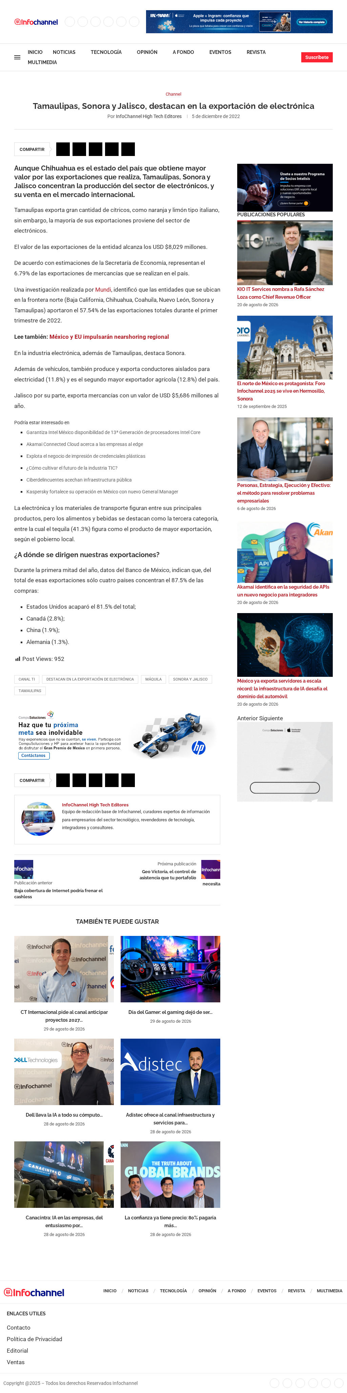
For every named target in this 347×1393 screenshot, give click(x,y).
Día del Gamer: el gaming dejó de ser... (170, 1012)
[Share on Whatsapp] (112, 149)
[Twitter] (83, 22)
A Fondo (183, 52)
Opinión (147, 52)
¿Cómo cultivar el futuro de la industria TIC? (72, 468)
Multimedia (42, 62)
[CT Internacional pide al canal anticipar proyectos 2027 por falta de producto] (64, 969)
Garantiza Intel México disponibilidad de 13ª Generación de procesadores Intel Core (113, 432)
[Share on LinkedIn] (95, 149)
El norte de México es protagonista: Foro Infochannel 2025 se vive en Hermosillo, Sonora (281, 391)
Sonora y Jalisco (190, 679)
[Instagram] (95, 22)
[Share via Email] (128, 149)
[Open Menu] (17, 57)
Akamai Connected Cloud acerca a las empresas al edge (84, 444)
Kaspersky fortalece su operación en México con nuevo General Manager (102, 491)
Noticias (64, 52)
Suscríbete (317, 57)
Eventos (220, 52)
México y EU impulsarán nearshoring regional (109, 336)
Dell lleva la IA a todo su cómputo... (64, 1115)
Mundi (103, 289)
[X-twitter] (287, 1383)
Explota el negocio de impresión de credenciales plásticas (85, 456)
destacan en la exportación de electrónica (90, 679)
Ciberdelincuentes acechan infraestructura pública (79, 480)
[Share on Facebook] (63, 149)
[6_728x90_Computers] (239, 13)
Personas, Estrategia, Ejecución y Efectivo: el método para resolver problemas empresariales (283, 493)
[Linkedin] (108, 22)
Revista (256, 52)
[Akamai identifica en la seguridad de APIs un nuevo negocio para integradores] (285, 551)
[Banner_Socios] (285, 167)
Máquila (153, 679)
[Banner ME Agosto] (117, 712)
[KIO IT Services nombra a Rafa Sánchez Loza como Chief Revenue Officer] (285, 253)
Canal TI (27, 679)
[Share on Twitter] (79, 149)
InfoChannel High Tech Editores (149, 116)
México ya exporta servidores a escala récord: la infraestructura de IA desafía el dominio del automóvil (282, 688)
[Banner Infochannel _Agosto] (285, 725)
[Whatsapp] (134, 22)
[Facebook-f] (274, 1383)
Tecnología (106, 52)
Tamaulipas (30, 691)
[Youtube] (121, 22)
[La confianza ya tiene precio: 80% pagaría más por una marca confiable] (170, 1174)
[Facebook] (70, 22)
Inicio (35, 52)
